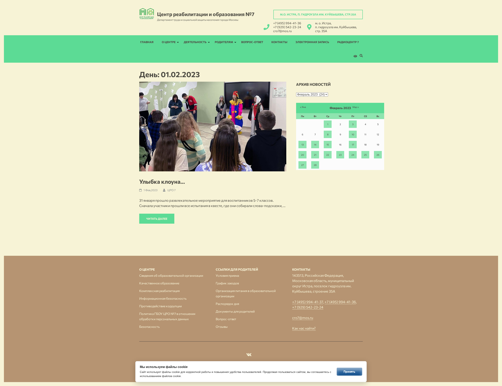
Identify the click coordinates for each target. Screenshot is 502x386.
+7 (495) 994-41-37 (307, 302)
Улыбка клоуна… (162, 181)
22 (327, 154)
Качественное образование (159, 283)
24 (352, 154)
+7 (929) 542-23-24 (287, 27)
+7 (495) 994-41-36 (287, 23)
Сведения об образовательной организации (171, 275)
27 (302, 165)
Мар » (355, 107)
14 (315, 144)
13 (302, 144)
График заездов (227, 283)
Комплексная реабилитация (159, 291)
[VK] (249, 355)
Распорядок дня (227, 304)
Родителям (224, 42)
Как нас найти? (304, 328)
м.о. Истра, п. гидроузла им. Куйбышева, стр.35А (318, 14)
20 (302, 154)
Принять (349, 371)
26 (377, 154)
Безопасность (149, 326)
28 (315, 165)
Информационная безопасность (162, 298)
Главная (147, 42)
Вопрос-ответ (252, 42)
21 (315, 154)
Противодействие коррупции (160, 306)
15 (327, 144)
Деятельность (195, 42)
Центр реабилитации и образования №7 (205, 14)
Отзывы (222, 326)
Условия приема (227, 275)
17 (353, 144)
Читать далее (156, 218)
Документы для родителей (235, 311)
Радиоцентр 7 (348, 42)
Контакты (279, 42)
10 (353, 134)
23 (340, 154)
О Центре (169, 42)
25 (365, 154)
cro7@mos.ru (282, 31)
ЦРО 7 (171, 190)
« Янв (303, 107)
